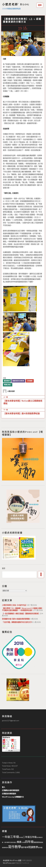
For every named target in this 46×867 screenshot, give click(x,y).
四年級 (29, 841)
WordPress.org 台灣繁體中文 (13, 797)
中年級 (21, 837)
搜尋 (3, 568)
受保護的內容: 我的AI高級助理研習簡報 (15, 619)
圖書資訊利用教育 (18, 381)
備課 (19, 842)
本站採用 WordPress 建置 (12, 860)
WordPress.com (9, 863)
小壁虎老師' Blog (15, 4)
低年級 (38, 837)
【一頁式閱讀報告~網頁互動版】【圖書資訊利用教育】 (21, 614)
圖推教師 (7, 381)
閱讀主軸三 (7, 385)
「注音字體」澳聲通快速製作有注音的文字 (17, 622)
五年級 (33, 837)
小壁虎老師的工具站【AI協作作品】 (14, 605)
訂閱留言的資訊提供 (9, 794)
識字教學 (24, 847)
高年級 (40, 847)
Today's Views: (7, 763)
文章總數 (30, 381)
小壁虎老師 (11, 391)
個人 (15, 842)
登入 (3, 787)
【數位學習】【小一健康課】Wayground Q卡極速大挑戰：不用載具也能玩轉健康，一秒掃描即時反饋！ (22, 609)
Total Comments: (8, 772)
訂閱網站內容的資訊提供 (10, 790)
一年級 (6, 837)
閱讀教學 (33, 847)
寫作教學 (14, 847)
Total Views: (6, 766)
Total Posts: (6, 769)
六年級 (23, 842)
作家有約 (11, 842)
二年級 (26, 837)
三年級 (14, 837)
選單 (40, 5)
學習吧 (6, 847)
